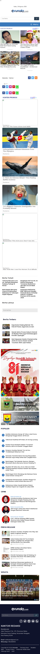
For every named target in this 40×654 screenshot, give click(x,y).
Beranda (5, 78)
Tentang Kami (24, 647)
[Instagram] (10, 86)
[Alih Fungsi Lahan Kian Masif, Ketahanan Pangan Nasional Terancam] (6, 509)
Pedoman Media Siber (23, 649)
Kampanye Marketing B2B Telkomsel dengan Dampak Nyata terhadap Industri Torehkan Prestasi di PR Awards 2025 (28, 293)
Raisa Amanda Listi (16, 496)
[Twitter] (32, 78)
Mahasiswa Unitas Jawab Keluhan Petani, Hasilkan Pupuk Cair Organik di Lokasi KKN (20, 486)
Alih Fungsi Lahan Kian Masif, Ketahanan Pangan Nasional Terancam (24, 509)
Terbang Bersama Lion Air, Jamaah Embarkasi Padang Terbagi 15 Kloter (10, 283)
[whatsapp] (17, 86)
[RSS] (36, 78)
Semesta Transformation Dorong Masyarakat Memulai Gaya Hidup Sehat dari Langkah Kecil (21, 456)
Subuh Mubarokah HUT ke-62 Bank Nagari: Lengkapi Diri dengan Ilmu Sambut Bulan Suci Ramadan (22, 540)
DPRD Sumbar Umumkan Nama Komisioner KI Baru (21, 548)
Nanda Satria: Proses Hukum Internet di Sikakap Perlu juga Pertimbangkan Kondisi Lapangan (24, 333)
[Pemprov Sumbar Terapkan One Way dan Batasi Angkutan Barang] (6, 533)
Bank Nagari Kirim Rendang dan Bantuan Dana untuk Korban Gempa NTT (21, 474)
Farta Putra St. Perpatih (17, 517)
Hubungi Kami (5, 651)
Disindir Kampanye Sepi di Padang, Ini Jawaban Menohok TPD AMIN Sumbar (23, 555)
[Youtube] (33, 621)
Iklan (2, 649)
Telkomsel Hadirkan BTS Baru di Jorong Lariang (22, 439)
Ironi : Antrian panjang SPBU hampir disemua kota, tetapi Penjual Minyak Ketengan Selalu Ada (23, 520)
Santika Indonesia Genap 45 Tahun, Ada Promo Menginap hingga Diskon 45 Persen (21, 434)
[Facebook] (29, 78)
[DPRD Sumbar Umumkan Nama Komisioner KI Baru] (6, 549)
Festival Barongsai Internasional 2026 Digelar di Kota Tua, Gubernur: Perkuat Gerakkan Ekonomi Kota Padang (17, 594)
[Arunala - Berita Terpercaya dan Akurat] (20, 11)
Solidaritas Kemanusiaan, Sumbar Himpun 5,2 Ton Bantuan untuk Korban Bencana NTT (21, 480)
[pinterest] (13, 86)
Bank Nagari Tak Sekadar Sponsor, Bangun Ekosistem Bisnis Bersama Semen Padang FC (21, 462)
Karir (13, 651)
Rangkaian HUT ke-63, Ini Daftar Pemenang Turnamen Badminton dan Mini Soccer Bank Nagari (29, 284)
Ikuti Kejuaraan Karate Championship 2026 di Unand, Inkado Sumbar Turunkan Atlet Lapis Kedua (24, 340)
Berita (11, 78)
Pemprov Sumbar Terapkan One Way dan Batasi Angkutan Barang (24, 532)
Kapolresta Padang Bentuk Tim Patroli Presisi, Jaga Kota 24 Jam (23, 326)
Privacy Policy (10, 649)
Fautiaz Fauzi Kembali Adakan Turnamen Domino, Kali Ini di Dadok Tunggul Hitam (19, 445)
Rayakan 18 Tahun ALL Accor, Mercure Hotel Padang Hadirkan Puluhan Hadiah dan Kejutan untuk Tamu (21, 468)
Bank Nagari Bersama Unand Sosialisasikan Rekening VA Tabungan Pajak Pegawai (10, 292)
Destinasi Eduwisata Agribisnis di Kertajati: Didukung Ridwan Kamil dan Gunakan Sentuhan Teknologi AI (23, 564)
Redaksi (33, 647)
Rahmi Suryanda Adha (17, 507)
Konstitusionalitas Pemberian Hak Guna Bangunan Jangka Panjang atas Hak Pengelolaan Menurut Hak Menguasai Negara (24, 501)
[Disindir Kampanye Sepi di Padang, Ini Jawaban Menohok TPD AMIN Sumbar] (6, 557)
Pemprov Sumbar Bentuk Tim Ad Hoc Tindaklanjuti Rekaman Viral (18, 451)
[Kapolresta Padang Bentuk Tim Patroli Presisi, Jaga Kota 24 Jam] (6, 326)
